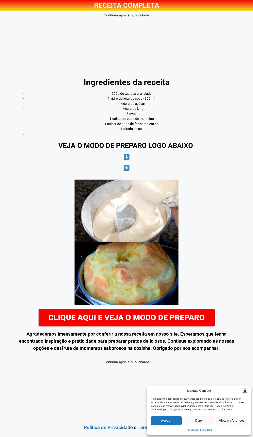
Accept (166, 420)
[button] (245, 391)
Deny (199, 420)
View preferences (232, 420)
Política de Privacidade (199, 429)
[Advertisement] (126, 45)
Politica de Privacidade (108, 427)
